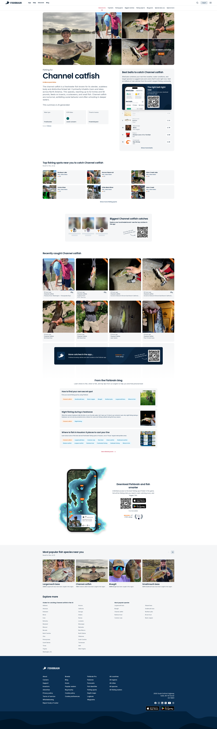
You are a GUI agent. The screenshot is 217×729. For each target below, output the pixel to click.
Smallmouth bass (79, 399)
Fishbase (49, 126)
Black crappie (91, 399)
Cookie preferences (72, 696)
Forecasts (91, 683)
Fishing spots (92, 690)
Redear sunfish (67, 443)
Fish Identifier (92, 686)
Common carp (91, 440)
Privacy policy (48, 693)
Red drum (100, 440)
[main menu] (211, 3)
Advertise (46, 690)
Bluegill (100, 399)
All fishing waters (116, 690)
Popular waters (70, 686)
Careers (46, 680)
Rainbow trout (90, 443)
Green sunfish (110, 440)
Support (45, 683)
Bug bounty (69, 690)
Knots (67, 683)
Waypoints (91, 700)
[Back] (168, 552)
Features (90, 680)
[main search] (197, 3)
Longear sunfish (79, 443)
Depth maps (91, 693)
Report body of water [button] (50, 703)
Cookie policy (70, 693)
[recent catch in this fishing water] (59, 278)
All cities (113, 683)
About (45, 676)
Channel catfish (67, 399)
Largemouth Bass (120, 399)
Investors (46, 686)
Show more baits (147, 148)
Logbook (90, 696)
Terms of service (49, 696)
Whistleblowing (48, 700)
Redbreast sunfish (122, 440)
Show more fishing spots (108, 202)
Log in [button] (204, 3)
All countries (114, 676)
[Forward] (172, 552)
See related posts (107, 452)
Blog (66, 680)
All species (113, 686)
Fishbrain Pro (92, 676)
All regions (113, 680)
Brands (67, 676)
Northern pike (109, 399)
